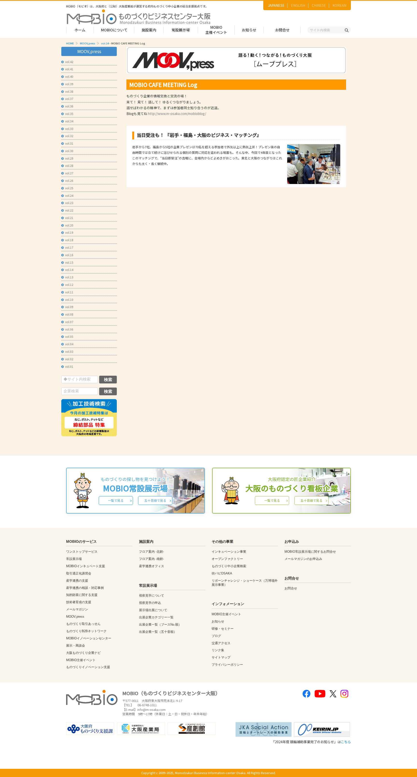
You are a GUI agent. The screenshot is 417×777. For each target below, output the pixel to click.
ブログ (216, 636)
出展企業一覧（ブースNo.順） (160, 624)
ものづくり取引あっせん (83, 624)
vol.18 (69, 240)
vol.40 (69, 76)
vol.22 (69, 210)
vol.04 (69, 344)
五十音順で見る (155, 500)
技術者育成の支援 (78, 602)
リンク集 (218, 650)
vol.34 (69, 121)
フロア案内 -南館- (151, 559)
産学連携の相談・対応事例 (85, 588)
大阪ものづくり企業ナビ (83, 653)
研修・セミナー (223, 628)
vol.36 (69, 106)
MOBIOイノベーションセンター (88, 638)
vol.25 (69, 188)
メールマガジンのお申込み (303, 559)
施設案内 (149, 29)
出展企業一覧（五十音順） (158, 632)
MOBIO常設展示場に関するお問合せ (310, 551)
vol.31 (69, 143)
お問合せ (282, 29)
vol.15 (69, 262)
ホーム (80, 29)
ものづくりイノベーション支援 (88, 667)
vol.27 (69, 173)
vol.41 (69, 69)
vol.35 (69, 114)
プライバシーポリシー (227, 664)
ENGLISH (298, 5)
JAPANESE (276, 5)
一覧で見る (116, 500)
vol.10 (69, 299)
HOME (70, 43)
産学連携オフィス (151, 566)
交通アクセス (221, 643)
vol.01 (69, 366)
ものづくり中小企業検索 (229, 566)
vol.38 (69, 91)
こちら (346, 741)
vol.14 (105, 43)
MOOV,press (87, 43)
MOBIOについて (114, 29)
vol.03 (69, 351)
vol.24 (69, 195)
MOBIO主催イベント (216, 30)
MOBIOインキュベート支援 (85, 566)
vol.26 (69, 180)
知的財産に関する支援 (81, 595)
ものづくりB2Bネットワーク (86, 631)
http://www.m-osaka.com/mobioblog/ (177, 113)
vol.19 (69, 232)
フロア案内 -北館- (151, 551)
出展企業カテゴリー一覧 (156, 617)
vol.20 (69, 225)
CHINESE (319, 5)
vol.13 (69, 277)
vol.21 (69, 218)
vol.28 (69, 165)
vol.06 (69, 329)
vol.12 (69, 285)
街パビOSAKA (222, 573)
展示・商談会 (75, 645)
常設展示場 (181, 29)
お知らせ (249, 29)
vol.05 (69, 336)
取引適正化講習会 (78, 573)
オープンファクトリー (227, 559)
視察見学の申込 (150, 603)
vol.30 (69, 151)
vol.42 (69, 62)
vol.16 (69, 255)
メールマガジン (77, 609)
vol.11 (69, 292)
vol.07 (69, 322)
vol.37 (69, 99)
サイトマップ (221, 657)
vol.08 (69, 314)
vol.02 (69, 359)
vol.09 (69, 307)
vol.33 (69, 129)
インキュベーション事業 (229, 551)
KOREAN (339, 5)
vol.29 (69, 158)
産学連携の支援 (77, 580)
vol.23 (69, 203)
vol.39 (69, 84)
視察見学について (151, 595)
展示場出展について (153, 610)
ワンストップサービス (81, 551)
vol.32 (69, 136)
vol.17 (69, 247)
